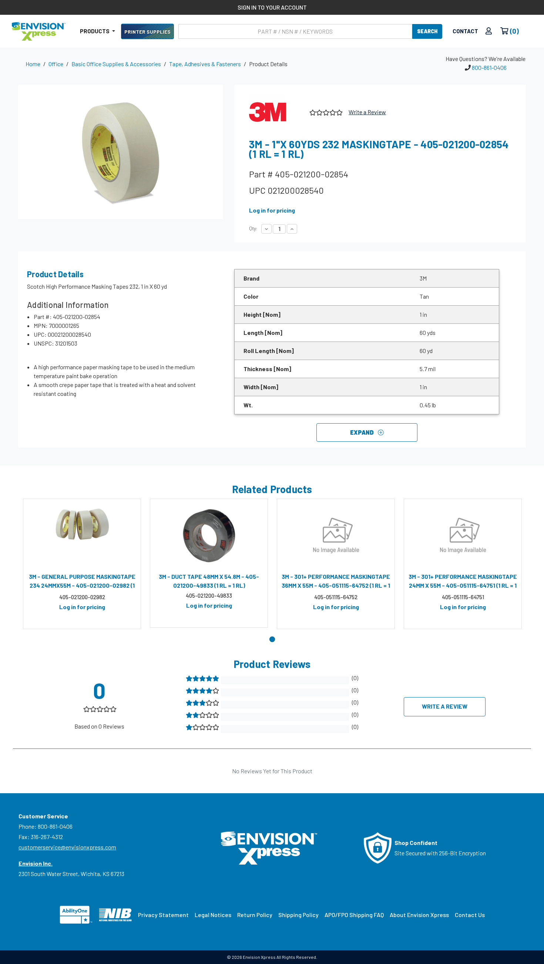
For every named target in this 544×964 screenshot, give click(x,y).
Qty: (253, 228)
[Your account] (488, 31)
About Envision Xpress (419, 914)
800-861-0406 (489, 67)
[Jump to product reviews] (325, 111)
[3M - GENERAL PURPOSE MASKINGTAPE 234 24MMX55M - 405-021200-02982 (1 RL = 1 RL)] (82, 535)
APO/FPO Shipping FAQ (354, 914)
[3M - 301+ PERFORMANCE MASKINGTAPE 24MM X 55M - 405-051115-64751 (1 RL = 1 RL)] (462, 535)
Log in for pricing (272, 210)
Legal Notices (213, 914)
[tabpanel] (82, 564)
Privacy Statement (163, 914)
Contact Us (470, 914)
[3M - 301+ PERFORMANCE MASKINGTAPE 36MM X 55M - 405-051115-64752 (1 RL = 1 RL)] (335, 535)
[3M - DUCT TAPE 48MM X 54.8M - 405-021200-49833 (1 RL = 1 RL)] (209, 535)
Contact (465, 31)
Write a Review (367, 111)
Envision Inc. (36, 863)
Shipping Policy (298, 914)
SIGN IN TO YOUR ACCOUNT (272, 7)
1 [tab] (272, 639)
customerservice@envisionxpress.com (67, 847)
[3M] (276, 112)
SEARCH (427, 31)
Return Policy (254, 914)
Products (95, 31)
